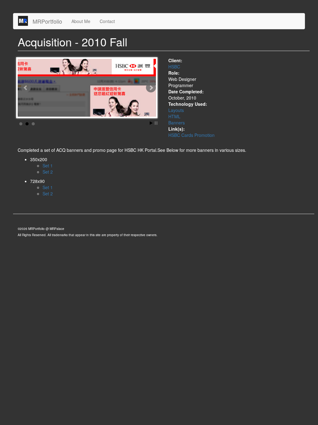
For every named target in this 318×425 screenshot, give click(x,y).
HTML (174, 116)
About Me (80, 21)
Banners (176, 122)
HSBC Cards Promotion (191, 135)
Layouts (176, 110)
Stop (156, 123)
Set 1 (48, 165)
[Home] (25, 21)
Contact (107, 21)
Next (151, 88)
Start (151, 123)
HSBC (174, 66)
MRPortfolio (47, 21)
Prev (26, 88)
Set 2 (48, 172)
